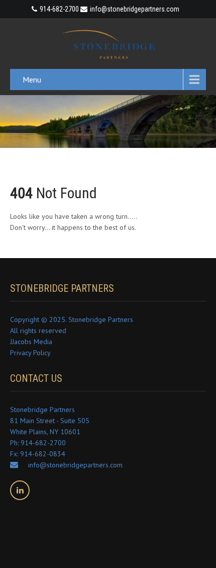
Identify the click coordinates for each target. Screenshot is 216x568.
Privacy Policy (30, 352)
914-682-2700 (59, 9)
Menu (32, 79)
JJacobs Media (31, 341)
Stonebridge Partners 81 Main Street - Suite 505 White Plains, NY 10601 (49, 420)
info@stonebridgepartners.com (134, 9)
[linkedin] (20, 490)
